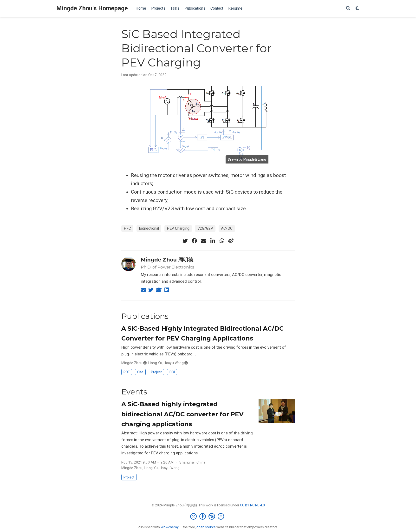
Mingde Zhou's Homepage (92, 8)
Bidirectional (149, 228)
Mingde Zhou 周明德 (167, 260)
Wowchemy (170, 527)
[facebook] (194, 240)
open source (206, 527)
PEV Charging (178, 228)
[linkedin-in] (212, 240)
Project (156, 372)
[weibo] (230, 240)
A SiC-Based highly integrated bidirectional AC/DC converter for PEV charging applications (182, 414)
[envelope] (203, 240)
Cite (140, 372)
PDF (127, 372)
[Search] (348, 8)
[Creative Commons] (208, 516)
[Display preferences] (357, 8)
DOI (172, 372)
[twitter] (185, 240)
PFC (127, 228)
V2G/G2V (205, 228)
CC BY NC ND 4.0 (252, 505)
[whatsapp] (221, 240)
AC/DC (227, 228)
